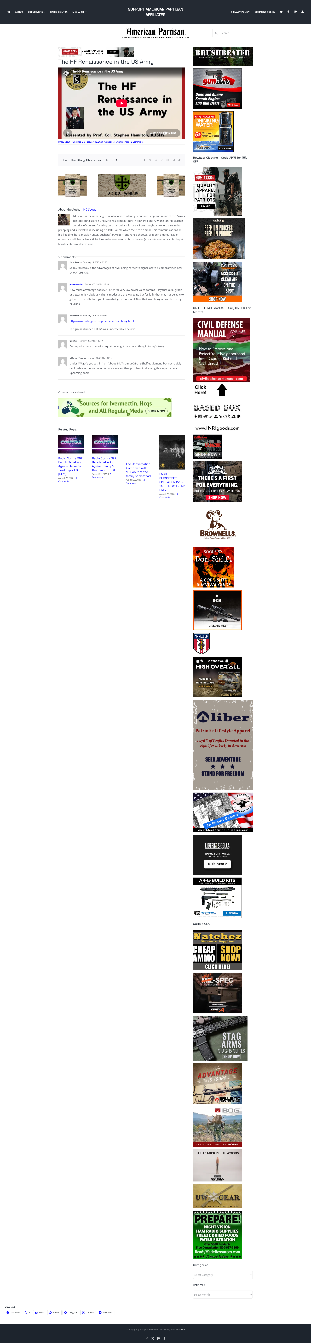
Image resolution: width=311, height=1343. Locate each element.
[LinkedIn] (162, 160)
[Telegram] (179, 160)
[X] (150, 160)
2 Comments (135, 481)
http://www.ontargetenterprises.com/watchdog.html (101, 321)
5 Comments (137, 141)
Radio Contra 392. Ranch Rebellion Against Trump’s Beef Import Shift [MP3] (70, 466)
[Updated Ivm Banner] (115, 399)
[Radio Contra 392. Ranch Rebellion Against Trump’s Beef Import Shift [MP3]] (71, 437)
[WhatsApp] (167, 160)
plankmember (76, 284)
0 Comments (67, 479)
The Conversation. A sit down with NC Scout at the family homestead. (139, 470)
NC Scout (65, 141)
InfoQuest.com (178, 1329)
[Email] (173, 160)
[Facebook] (144, 160)
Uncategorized (122, 141)
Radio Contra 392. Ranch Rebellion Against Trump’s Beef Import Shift (104, 464)
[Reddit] (156, 160)
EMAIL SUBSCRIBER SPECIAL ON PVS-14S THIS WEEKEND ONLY (172, 482)
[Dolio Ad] (121, 175)
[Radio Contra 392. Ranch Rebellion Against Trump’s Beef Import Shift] (105, 437)
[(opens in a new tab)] (172, 437)
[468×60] (96, 48)
